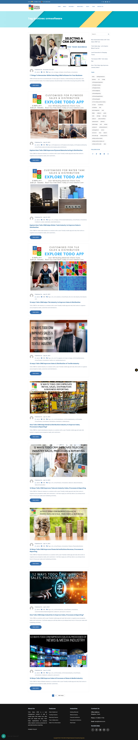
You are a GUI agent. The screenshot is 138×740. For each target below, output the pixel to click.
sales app (104, 115)
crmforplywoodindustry (80, 145)
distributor (59, 421)
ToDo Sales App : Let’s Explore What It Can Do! (99, 47)
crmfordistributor (58, 419)
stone (100, 132)
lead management (95, 110)
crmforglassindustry (96, 87)
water (42, 222)
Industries (80, 6)
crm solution (57, 297)
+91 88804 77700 (36, 1)
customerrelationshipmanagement (44, 611)
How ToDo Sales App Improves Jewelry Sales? (99, 66)
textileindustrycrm (61, 360)
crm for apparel (58, 358)
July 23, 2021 (46, 142)
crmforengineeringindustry (97, 82)
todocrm (68, 611)
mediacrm (44, 675)
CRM (44, 72)
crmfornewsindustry (67, 673)
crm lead (65, 358)
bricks (93, 76)
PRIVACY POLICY (32, 729)
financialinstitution (78, 546)
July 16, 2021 (46, 416)
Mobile (93, 113)
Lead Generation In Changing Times (99, 53)
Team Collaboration (53, 720)
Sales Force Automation (55, 722)
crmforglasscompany (96, 85)
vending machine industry (97, 138)
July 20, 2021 (46, 355)
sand (101, 124)
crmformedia (57, 673)
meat (103, 110)
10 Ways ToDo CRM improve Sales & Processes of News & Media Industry (56, 678)
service (102, 129)
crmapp (56, 72)
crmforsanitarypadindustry (97, 96)
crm (52, 72)
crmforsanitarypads (96, 99)
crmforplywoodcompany (66, 145)
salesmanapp (94, 124)
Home (59, 6)
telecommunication (40, 485)
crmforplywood (55, 145)
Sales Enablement (53, 712)
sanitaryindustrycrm (103, 127)
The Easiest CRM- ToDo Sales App (99, 60)
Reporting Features (53, 717)
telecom (71, 482)
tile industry (76, 297)
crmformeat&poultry (96, 90)
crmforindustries (58, 609)
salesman (102, 121)
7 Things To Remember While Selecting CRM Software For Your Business (56, 75)
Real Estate (72, 722)
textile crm (52, 360)
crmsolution (74, 72)
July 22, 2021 (46, 217)
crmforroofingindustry (96, 93)
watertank (47, 222)
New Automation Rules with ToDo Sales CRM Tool (100, 41)
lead (100, 107)
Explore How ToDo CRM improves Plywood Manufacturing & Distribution (56, 150)
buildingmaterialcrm (101, 76)
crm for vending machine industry (99, 101)
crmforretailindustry (69, 419)
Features (71, 6)
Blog (87, 6)
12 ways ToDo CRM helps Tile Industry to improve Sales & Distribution (55, 302)
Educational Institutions (75, 720)
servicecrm (63, 611)
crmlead (61, 72)
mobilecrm (38, 222)
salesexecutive (95, 121)
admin (38, 72)
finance (71, 546)
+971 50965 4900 (46, 1)
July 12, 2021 (46, 543)
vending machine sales (96, 144)
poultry (104, 113)
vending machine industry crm (98, 141)
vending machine (103, 135)
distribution (52, 421)
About (64, 6)
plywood (44, 147)
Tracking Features (53, 714)
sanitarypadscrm (95, 129)
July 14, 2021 (46, 480)
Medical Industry (74, 714)
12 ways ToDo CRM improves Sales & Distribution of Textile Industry (54, 363)
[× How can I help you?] (3, 736)
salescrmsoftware (102, 118)
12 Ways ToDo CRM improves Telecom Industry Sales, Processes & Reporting (58, 488)
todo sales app (95, 135)
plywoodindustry (61, 147)
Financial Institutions (75, 717)
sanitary (105, 124)
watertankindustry (55, 222)
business (94, 79)
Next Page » (61, 695)
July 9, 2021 (46, 607)
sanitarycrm (94, 127)
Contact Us (100, 6)
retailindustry (65, 421)
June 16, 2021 (47, 670)
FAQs (93, 6)
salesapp (98, 115)
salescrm (56, 611)
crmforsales (78, 419)
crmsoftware (67, 72)
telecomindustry (78, 482)
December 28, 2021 (48, 69)
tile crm (71, 297)
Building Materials (74, 712)
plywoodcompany (52, 147)
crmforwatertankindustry (65, 219)
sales (93, 115)
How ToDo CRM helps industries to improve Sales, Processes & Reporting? (57, 615)
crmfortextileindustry (78, 358)
